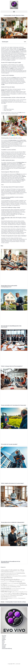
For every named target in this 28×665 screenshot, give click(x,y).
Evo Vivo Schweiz (6, 660)
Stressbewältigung (19, 594)
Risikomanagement (13, 590)
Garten (3, 638)
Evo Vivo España (6, 654)
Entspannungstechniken (10, 580)
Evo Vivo (4, 635)
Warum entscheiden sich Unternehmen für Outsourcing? (13, 405)
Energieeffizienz (6, 578)
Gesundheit (4, 583)
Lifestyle (2, 601)
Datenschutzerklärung (7, 648)
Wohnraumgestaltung (6, 598)
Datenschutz (14, 573)
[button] (14, 12)
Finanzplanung (6, 581)
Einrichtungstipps (14, 576)
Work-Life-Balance (15, 598)
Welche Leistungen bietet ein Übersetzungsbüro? (12, 366)
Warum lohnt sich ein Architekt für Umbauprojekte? (12, 522)
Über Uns (4, 644)
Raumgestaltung (5, 590)
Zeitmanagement (21, 598)
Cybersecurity (8, 573)
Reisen (3, 642)
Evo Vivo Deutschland (7, 651)
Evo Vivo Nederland (6, 657)
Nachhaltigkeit (6, 588)
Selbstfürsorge (6, 592)
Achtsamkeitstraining (7, 571)
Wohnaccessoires (13, 596)
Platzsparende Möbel (20, 588)
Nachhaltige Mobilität (5, 586)
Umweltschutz (5, 596)
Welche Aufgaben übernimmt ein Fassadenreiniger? (12, 483)
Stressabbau (8, 594)
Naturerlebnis (13, 588)
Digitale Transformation (6, 574)
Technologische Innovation (5, 595)
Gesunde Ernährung (15, 581)
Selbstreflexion (15, 591)
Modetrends (23, 585)
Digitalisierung (15, 574)
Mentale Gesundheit (16, 585)
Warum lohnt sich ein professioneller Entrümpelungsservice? (9, 286)
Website (3, 647)
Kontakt (4, 645)
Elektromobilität (22, 576)
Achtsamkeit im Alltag (16, 570)
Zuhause (4, 636)
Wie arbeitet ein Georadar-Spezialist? (9, 444)
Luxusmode (10, 585)
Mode (3, 640)
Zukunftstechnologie (4, 599)
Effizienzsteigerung (6, 576)
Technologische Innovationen (16, 595)
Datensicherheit (21, 573)
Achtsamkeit (5, 570)
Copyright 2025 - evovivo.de (14, 663)
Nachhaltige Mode (15, 586)
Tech (3, 643)
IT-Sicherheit (15, 583)
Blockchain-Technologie (17, 571)
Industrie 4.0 (9, 583)
